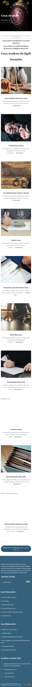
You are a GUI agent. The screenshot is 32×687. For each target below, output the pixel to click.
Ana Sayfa (4, 20)
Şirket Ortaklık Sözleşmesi (9, 597)
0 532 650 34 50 (9, 673)
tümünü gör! (17, 105)
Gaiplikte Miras (6, 633)
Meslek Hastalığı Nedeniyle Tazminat (12, 637)
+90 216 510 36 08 (9, 677)
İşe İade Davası (6, 616)
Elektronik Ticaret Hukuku (9, 629)
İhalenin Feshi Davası (8, 605)
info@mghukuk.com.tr (10, 669)
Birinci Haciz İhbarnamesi (9, 650)
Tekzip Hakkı (5, 601)
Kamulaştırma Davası (8, 646)
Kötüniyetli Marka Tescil (8, 608)
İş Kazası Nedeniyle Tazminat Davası (12, 612)
